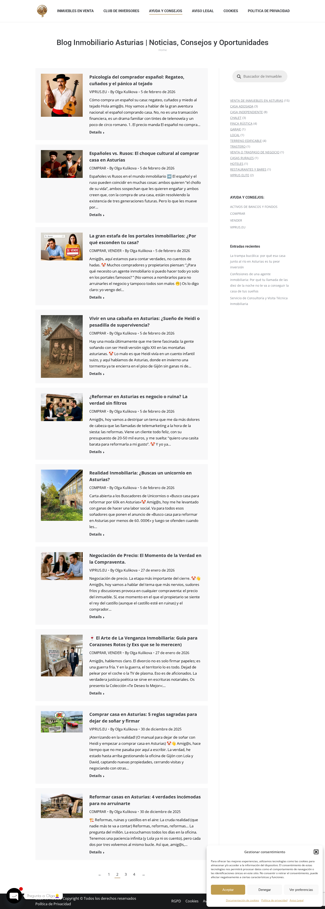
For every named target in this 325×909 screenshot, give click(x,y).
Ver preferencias (301, 890)
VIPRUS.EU (98, 91)
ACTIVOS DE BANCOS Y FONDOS (253, 207)
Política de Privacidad (53, 903)
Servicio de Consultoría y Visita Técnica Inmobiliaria (259, 301)
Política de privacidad (274, 900)
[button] (316, 852)
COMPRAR (97, 168)
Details (95, 132)
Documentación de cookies (242, 900)
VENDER (115, 250)
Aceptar (228, 890)
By (124, 91)
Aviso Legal (297, 900)
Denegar (264, 890)
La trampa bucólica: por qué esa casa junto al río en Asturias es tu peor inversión (257, 261)
